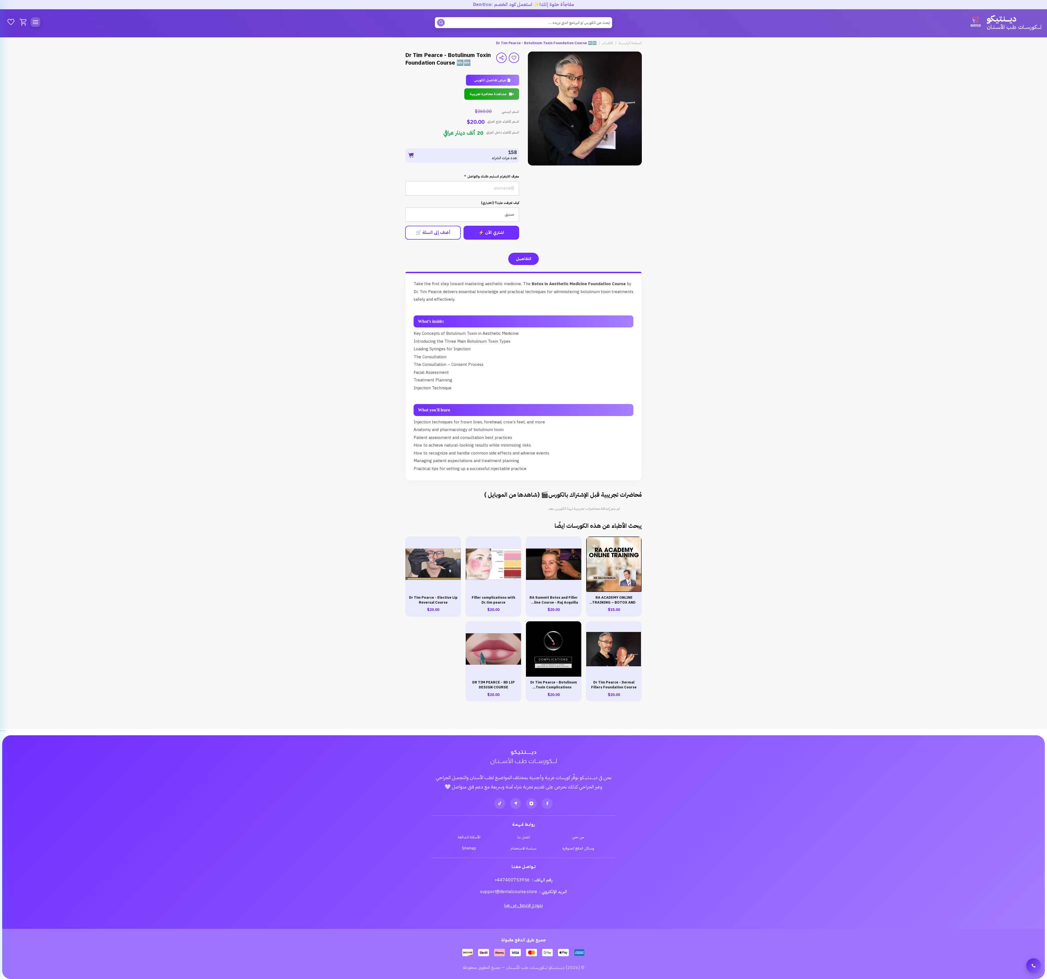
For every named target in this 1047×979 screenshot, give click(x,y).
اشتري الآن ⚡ (491, 232)
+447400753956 (512, 880)
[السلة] (23, 22)
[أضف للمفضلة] (514, 58)
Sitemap (469, 848)
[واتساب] (1033, 965)
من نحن (578, 837)
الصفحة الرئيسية (630, 43)
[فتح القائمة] (35, 22)
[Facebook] (547, 803)
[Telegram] (515, 803)
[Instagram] (531, 803)
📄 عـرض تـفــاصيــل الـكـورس (492, 80)
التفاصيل (523, 259)
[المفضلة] (10, 22)
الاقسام (607, 43)
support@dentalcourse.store (508, 891)
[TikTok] (499, 803)
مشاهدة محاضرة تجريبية (488, 94)
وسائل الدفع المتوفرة (578, 848)
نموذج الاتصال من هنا (523, 905)
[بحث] (441, 22)
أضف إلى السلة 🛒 (433, 232)
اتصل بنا (523, 837)
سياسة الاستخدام (523, 848)
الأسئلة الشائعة (469, 837)
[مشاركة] (501, 58)
